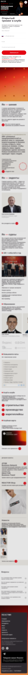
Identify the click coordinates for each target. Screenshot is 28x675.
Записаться (14, 53)
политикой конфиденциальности (9, 58)
